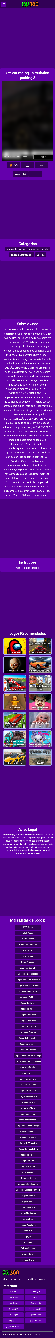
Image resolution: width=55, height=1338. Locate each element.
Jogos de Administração (28, 985)
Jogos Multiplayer (28, 1213)
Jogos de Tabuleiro (28, 1143)
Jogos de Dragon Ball (28, 1038)
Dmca (21, 1279)
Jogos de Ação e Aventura (28, 980)
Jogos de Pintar (28, 1114)
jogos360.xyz (36, 1320)
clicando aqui (33, 853)
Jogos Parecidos (13, 1326)
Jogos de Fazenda (28, 1050)
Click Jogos (28, 933)
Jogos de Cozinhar (28, 1026)
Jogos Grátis (28, 1260)
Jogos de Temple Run (28, 1149)
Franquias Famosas (28, 945)
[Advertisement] (27, 38)
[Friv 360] (30, 4)
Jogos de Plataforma (28, 1120)
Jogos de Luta (28, 1073)
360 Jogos (36, 1291)
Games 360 (36, 1303)
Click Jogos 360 (35, 1309)
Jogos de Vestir (28, 1166)
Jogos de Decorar (28, 1032)
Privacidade (31, 1279)
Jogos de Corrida (38, 249)
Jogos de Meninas (28, 1085)
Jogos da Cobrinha (28, 968)
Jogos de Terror (28, 1155)
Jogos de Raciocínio (28, 1131)
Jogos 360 (28, 956)
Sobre (4, 1279)
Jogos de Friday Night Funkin (28, 1061)
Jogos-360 (36, 1297)
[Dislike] (41, 165)
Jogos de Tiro (28, 1161)
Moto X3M (28, 1231)
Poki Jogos (13, 1314)
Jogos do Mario (28, 1196)
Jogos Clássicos (28, 962)
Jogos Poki (28, 1219)
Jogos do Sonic (28, 1202)
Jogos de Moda (28, 1102)
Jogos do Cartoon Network (28, 1190)
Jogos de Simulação (22, 254)
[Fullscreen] (35, 174)
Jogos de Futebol (28, 1067)
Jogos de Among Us (28, 991)
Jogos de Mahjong (28, 1079)
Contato (12, 1279)
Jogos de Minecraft (28, 1096)
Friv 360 (13, 1291)
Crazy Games (28, 939)
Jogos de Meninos (28, 1091)
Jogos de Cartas (28, 1009)
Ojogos (28, 1237)
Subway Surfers (28, 1248)
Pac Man (28, 1242)
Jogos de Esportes (28, 1044)
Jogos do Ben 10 (28, 1178)
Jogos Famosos (28, 1207)
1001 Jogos (28, 927)
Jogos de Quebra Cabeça (28, 1126)
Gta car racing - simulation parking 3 (27, 75)
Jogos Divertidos (28, 1172)
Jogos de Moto (28, 1108)
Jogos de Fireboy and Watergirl (28, 1056)
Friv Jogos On (13, 1320)
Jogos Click (36, 1314)
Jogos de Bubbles (28, 997)
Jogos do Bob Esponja (28, 1184)
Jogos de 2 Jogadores (28, 974)
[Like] (27, 165)
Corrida (40, 254)
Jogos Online (28, 1254)
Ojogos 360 (13, 1309)
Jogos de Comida (28, 1015)
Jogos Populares (28, 1225)
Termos (41, 1279)
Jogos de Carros (16, 249)
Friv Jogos (28, 950)
